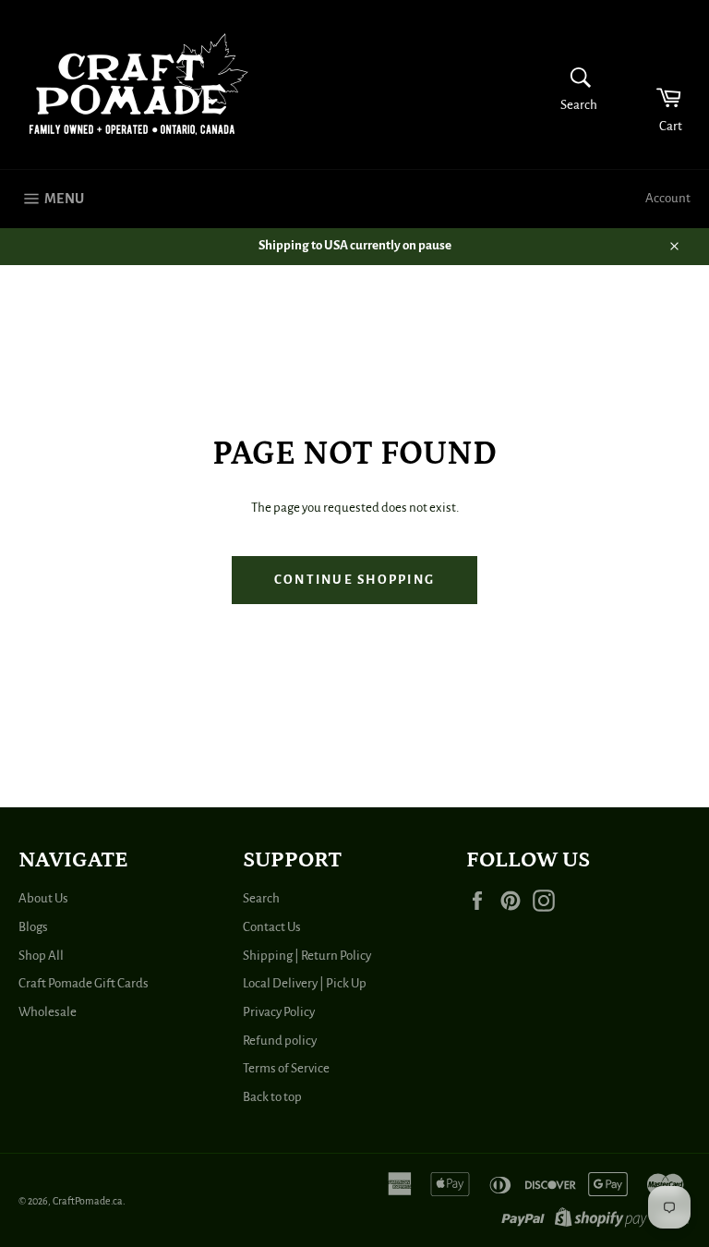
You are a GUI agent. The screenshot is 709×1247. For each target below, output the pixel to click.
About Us (43, 898)
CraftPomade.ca (88, 1200)
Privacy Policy (279, 1012)
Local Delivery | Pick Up (305, 983)
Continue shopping (354, 580)
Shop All (41, 955)
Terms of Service (286, 1068)
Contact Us (272, 927)
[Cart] (657, 84)
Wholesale (47, 1012)
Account (668, 198)
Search (261, 898)
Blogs (33, 927)
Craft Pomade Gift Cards (83, 983)
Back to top (272, 1097)
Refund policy (280, 1040)
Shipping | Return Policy (307, 955)
